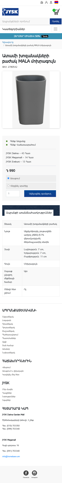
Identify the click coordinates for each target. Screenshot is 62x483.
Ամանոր (6, 349)
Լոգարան (6, 320)
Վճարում (6, 367)
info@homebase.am (11, 456)
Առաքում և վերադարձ (12, 371)
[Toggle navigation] (55, 29)
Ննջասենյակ (8, 316)
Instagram (34, 477)
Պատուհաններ (9, 338)
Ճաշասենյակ (8, 331)
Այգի (4, 342)
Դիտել (44, 36)
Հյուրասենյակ (8, 327)
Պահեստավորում (10, 334)
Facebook (26, 477)
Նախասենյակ (8, 352)
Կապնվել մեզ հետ (10, 374)
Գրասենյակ (7, 324)
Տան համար (8, 345)
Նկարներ (6, 400)
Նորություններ (8, 396)
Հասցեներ (7, 393)
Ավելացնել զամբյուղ (40, 193)
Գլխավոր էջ (7, 42)
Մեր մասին (7, 389)
